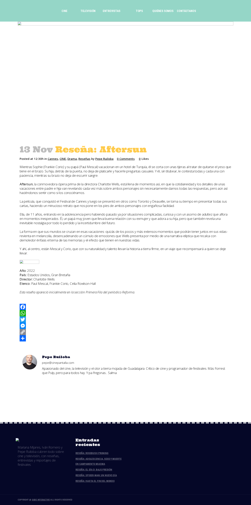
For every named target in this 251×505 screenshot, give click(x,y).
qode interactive (41, 500)
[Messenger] (125, 326)
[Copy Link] (125, 332)
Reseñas (84, 159)
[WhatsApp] (125, 313)
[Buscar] (201, 11)
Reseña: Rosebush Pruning (91, 453)
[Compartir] (125, 338)
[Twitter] (125, 319)
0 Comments (126, 159)
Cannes (53, 159)
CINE (63, 159)
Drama (72, 159)
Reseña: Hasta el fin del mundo (95, 481)
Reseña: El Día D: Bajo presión (93, 469)
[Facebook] (125, 307)
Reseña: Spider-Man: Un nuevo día (96, 475)
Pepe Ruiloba (104, 159)
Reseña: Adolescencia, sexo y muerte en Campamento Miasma (98, 461)
